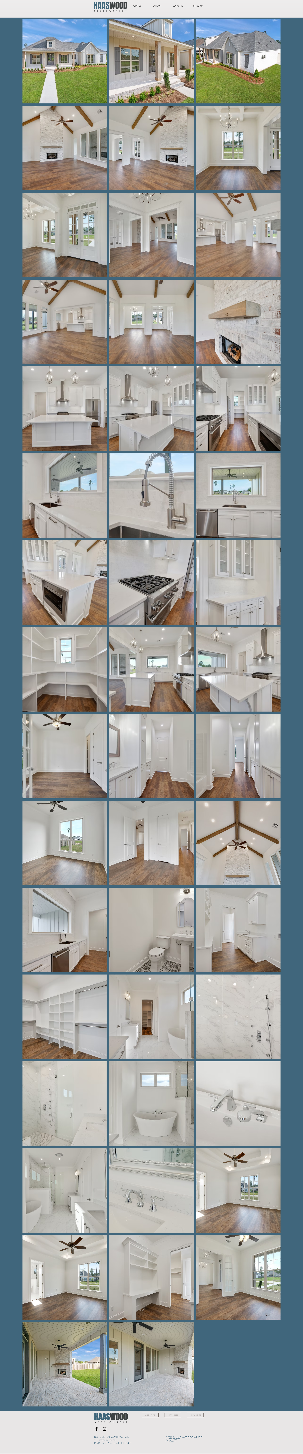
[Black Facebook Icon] (96, 1429)
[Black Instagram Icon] (104, 1429)
